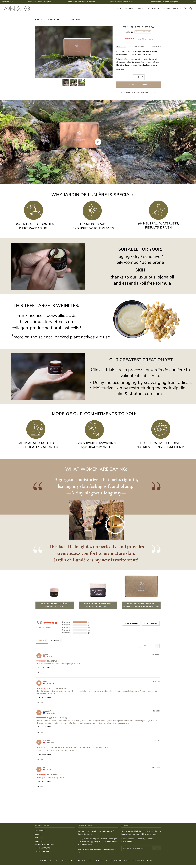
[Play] (74, 52)
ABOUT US (38, 834)
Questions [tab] (55, 641)
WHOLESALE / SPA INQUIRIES (44, 845)
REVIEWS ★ (38, 838)
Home (37, 19)
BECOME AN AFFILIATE (42, 848)
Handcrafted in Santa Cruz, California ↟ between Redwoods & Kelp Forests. (122, 861)
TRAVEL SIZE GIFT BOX (43, 668)
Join (156, 848)
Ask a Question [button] (132, 623)
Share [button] (41, 673)
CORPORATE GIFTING (42, 851)
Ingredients (156, 46)
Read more (120, 69)
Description (121, 46)
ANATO (44, 861)
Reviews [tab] (41, 641)
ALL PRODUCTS (40, 831)
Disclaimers (60, 861)
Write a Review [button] (151, 623)
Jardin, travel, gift (52, 19)
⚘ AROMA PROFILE (138, 46)
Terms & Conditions (77, 861)
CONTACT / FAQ (40, 841)
